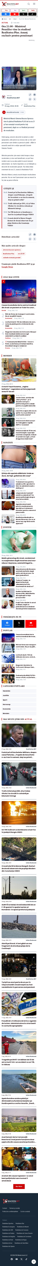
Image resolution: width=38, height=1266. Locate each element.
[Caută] (29, 4)
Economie (8, 318)
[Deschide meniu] (34, 4)
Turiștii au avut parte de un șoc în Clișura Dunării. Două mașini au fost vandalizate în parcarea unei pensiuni (18, 984)
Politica (8, 338)
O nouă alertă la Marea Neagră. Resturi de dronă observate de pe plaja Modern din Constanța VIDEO (20, 222)
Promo (7, 348)
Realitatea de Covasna (21, 1230)
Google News (7, 267)
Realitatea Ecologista (8, 1227)
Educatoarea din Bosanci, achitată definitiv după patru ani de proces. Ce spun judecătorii (26, 572)
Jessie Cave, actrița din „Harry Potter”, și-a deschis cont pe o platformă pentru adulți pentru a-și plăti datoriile (25, 402)
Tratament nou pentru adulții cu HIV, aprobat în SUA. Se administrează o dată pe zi (25, 485)
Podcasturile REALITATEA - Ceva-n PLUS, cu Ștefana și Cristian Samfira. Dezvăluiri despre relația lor (19, 344)
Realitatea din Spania (8, 1246)
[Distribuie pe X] (34, 99)
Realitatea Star (20, 1223)
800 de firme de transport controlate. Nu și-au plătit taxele (20, 315)
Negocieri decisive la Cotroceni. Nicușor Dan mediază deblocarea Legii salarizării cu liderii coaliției (20, 334)
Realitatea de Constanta (24, 1236)
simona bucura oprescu (12, 250)
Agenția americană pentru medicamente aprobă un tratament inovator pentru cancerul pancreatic (26, 508)
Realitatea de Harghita (8, 1236)
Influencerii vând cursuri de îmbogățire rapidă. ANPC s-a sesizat (25, 423)
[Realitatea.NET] (10, 4)
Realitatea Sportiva (7, 1223)
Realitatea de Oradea (8, 1233)
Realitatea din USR (7, 1230)
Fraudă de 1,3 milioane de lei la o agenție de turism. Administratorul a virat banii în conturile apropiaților (19, 1023)
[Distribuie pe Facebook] (34, 95)
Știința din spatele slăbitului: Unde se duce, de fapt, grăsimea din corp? (18, 474)
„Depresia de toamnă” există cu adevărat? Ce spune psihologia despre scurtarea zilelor (25, 496)
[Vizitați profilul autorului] (4, 97)
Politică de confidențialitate (10, 1211)
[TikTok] (32, 14)
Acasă (5, 19)
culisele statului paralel (11, 258)
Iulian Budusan (31, 788)
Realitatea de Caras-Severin (25, 1233)
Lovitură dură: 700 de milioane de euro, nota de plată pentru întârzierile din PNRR (20, 324)
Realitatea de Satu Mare (21, 1243)
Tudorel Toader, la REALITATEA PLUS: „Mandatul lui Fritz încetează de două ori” (25, 583)
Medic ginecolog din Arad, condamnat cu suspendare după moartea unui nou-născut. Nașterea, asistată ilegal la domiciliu (19, 562)
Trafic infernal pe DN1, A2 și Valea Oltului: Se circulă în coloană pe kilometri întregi (21, 205)
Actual (15, 19)
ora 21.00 (21, 254)
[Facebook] (6, 14)
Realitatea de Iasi (7, 1243)
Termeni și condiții (14, 1208)
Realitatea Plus (8, 254)
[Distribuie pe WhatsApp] (30, 99)
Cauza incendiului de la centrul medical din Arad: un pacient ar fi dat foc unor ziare (19, 307)
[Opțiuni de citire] (34, 1261)
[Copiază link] (30, 95)
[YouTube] (15, 14)
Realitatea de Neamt (23, 1227)
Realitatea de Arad (7, 1240)
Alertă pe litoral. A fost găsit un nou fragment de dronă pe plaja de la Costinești (17, 946)
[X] (23, 14)
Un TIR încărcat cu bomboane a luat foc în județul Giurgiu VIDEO (21, 213)
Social (4, 310)
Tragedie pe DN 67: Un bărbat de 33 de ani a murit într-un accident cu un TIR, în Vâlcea (18, 1062)
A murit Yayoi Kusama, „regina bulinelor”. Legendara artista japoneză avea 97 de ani (18, 389)
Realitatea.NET (13, 98)
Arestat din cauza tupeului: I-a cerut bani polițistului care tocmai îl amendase (17, 1178)
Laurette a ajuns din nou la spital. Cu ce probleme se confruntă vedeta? (26, 413)
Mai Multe (19, 1186)
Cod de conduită (25, 1211)
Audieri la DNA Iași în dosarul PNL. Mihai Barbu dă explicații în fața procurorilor (25, 594)
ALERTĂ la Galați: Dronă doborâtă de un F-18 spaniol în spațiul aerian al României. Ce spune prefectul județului (19, 907)
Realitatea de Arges (21, 1240)
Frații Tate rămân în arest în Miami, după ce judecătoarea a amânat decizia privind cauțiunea (26, 606)
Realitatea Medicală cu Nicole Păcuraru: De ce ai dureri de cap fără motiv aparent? (25, 520)
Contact (4, 1208)
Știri (10, 19)
